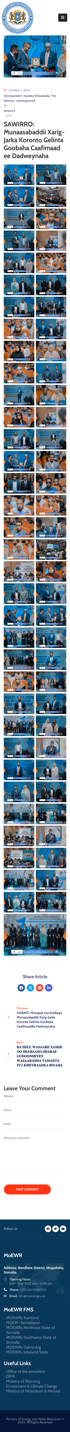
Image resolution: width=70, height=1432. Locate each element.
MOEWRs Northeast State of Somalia (30, 1330)
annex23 (9, 111)
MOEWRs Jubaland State (27, 1352)
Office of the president (25, 1371)
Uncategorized (25, 101)
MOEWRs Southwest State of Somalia (31, 1340)
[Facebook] (21, 988)
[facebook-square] (48, 1229)
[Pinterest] (39, 988)
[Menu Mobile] (62, 18)
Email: (27, 1296)
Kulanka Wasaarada (36, 96)
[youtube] (63, 1229)
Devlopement (13, 96)
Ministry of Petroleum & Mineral (33, 1391)
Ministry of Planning (23, 1381)
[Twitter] (30, 988)
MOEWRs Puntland (22, 1317)
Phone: (28, 1290)
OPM (10, 1376)
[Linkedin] (48, 988)
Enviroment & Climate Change (31, 1386)
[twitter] (55, 1229)
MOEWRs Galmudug (23, 1347)
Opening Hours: (20, 1279)
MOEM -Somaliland (23, 1322)
